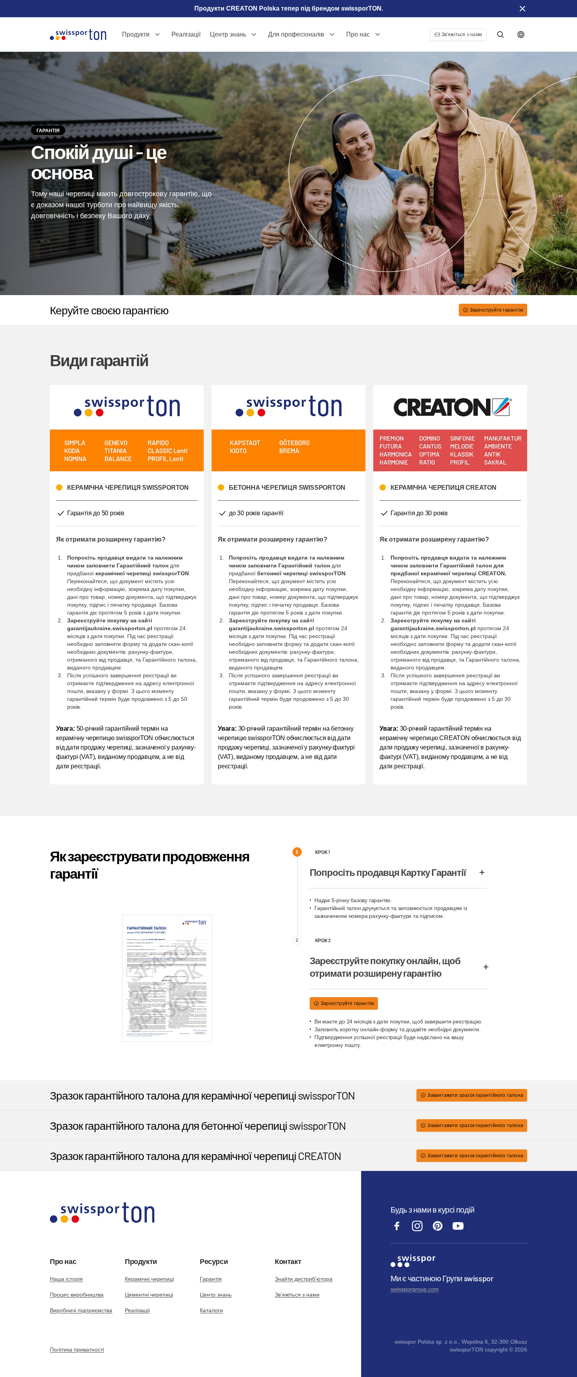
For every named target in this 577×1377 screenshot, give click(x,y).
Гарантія (211, 1279)
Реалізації (186, 34)
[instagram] (417, 1230)
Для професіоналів (296, 34)
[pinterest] (437, 1230)
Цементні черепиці (149, 1294)
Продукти (136, 34)
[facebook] (397, 1230)
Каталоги (211, 1310)
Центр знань (228, 34)
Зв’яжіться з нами (297, 1294)
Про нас (358, 34)
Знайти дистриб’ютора (303, 1279)
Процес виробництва (77, 1294)
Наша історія (66, 1279)
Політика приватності (77, 1349)
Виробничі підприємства (81, 1310)
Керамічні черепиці (149, 1279)
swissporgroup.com (415, 1289)
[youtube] (458, 1230)
